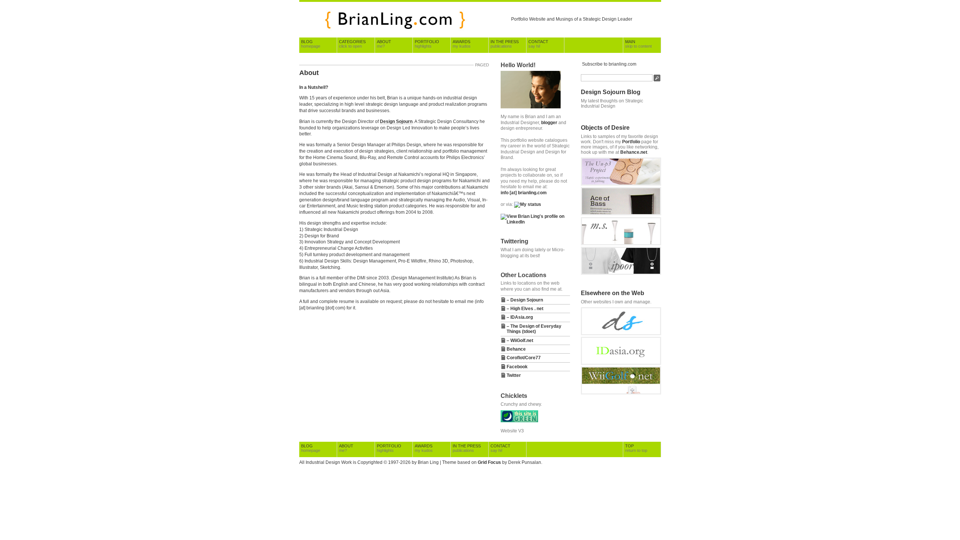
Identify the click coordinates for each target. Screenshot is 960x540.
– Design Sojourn (525, 300)
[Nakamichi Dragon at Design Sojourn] (621, 213)
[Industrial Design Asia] (621, 363)
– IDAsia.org (520, 317)
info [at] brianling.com (524, 192)
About (384, 43)
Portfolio (427, 43)
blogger (549, 122)
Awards (462, 43)
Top (636, 448)
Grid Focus (489, 462)
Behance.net (633, 152)
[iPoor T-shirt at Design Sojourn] (621, 273)
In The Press (504, 43)
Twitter (514, 375)
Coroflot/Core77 (524, 357)
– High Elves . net (525, 308)
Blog (310, 43)
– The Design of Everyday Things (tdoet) (534, 329)
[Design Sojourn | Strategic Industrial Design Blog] (621, 333)
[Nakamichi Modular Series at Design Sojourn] (621, 243)
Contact (538, 43)
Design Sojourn (396, 121)
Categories (352, 43)
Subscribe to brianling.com (609, 64)
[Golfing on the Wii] (621, 393)
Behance (516, 349)
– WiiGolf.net (520, 340)
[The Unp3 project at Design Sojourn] (621, 184)
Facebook (517, 366)
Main (638, 43)
